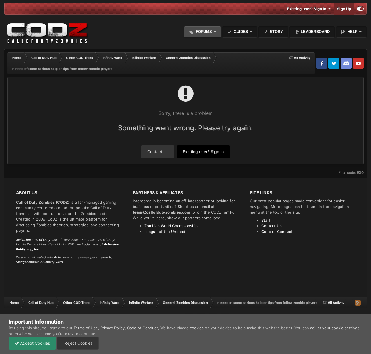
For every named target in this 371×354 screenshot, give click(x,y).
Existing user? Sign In (307, 8)
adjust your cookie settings (334, 328)
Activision (23, 240)
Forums (203, 32)
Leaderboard (315, 32)
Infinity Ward (53, 262)
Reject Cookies (77, 343)
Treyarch (104, 257)
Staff (265, 220)
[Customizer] (360, 9)
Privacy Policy (112, 328)
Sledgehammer (27, 262)
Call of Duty (41, 240)
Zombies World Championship (171, 225)
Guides (240, 32)
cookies (197, 328)
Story (276, 32)
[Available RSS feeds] (358, 302)
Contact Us (157, 151)
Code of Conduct (276, 231)
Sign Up (344, 8)
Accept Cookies (34, 343)
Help (352, 32)
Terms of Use (86, 328)
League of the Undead (164, 231)
